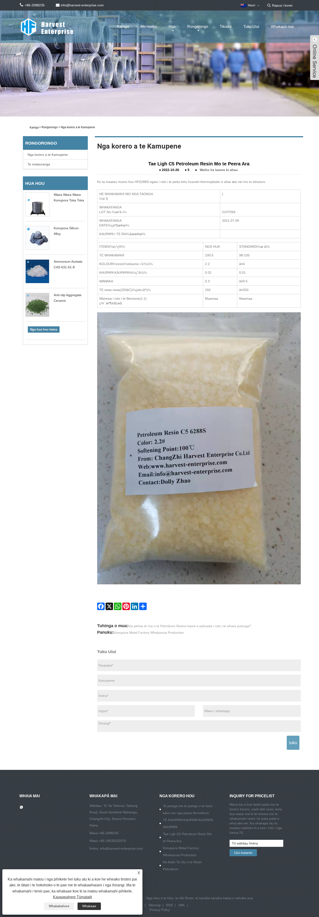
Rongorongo (197, 27)
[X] (109, 606)
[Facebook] (101, 606)
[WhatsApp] (117, 606)
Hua (172, 27)
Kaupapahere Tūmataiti (72, 897)
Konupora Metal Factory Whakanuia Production (149, 632)
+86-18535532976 (112, 841)
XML (181, 905)
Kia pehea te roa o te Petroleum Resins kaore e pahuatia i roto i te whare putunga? (189, 626)
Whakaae (89, 906)
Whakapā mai (282, 27)
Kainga (123, 27)
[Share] (143, 606)
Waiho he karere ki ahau (219, 170)
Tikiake (226, 27)
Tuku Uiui (251, 27)
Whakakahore (59, 906)
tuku (293, 742)
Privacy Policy (159, 910)
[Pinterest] (126, 606)
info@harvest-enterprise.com (121, 848)
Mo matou (149, 27)
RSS (169, 905)
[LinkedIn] (134, 606)
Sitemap (155, 905)
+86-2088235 (109, 833)
